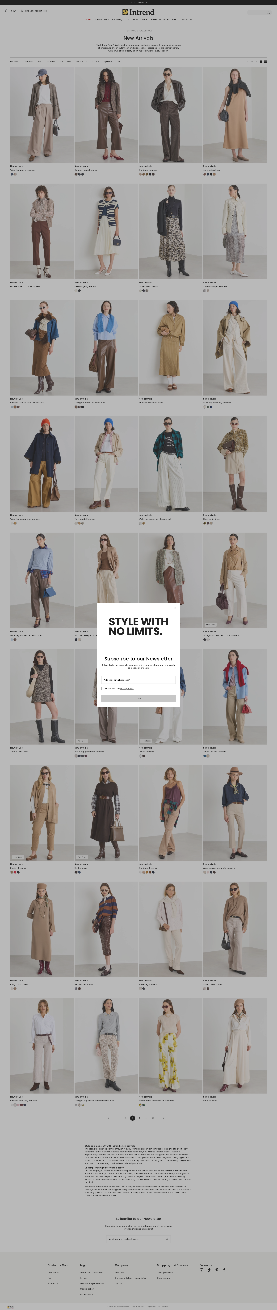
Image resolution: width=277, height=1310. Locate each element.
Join (138, 698)
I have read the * (119, 688)
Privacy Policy (127, 688)
